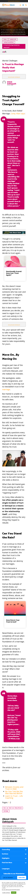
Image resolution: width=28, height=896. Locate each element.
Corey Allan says (18, 113)
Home (5, 39)
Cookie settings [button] (6, 892)
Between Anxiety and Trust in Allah (14, 788)
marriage (6, 389)
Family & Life (13, 39)
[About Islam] (8, 5)
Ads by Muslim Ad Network (14, 1)
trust (10, 808)
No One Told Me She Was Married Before (14, 792)
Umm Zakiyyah (11, 82)
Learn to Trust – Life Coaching (14, 797)
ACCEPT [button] (13, 892)
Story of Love (18, 808)
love (5, 808)
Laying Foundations (9, 42)
